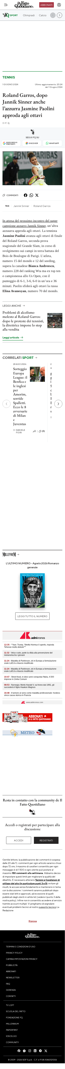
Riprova (33, 920)
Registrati (46, 840)
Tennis (8, 77)
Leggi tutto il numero (32, 616)
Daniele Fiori (19, 431)
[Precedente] (6, 404)
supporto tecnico (47, 906)
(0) (43, 431)
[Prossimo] (58, 404)
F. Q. (6, 123)
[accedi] (59, 5)
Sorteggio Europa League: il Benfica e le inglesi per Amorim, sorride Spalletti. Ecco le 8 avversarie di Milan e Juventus (20, 396)
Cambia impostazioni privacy (21, 959)
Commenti (12, 195)
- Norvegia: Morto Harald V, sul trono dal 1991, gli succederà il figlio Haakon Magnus (29, 686)
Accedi (18, 840)
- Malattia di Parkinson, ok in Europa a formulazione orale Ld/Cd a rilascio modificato (30, 662)
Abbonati (46, 4)
